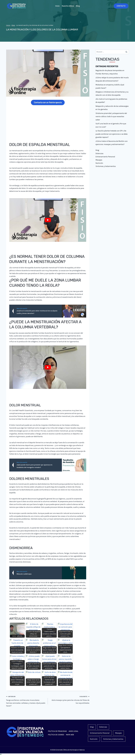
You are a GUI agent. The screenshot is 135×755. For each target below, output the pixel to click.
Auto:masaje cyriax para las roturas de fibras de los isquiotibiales (70, 700)
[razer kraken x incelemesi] (67, 754)
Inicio (57, 6)
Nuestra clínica (68, 6)
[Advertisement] (47, 122)
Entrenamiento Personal (105, 157)
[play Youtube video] (47, 220)
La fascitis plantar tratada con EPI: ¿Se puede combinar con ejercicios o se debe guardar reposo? (111, 134)
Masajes (99, 160)
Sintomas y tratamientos (106, 166)
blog (13, 25)
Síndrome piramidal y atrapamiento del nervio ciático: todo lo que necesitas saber (111, 116)
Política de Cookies (56, 735)
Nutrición (99, 163)
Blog (78, 6)
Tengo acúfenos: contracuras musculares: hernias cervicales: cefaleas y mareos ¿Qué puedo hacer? (25, 701)
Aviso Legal (73, 731)
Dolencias (99, 153)
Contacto (121, 6)
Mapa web (70, 735)
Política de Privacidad (57, 731)
